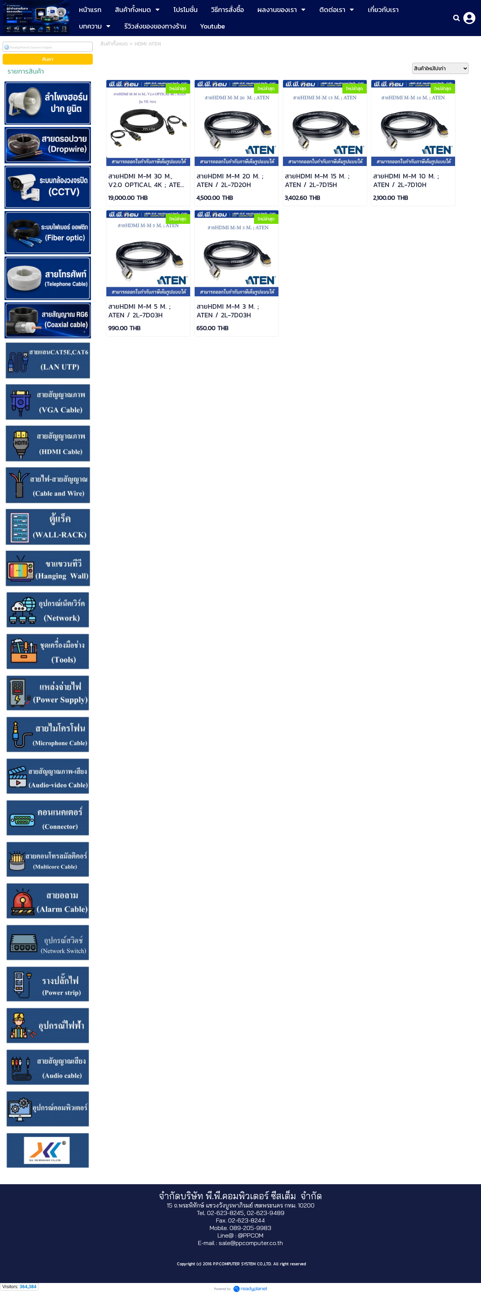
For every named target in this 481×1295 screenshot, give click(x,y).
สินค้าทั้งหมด (114, 44)
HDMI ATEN (148, 44)
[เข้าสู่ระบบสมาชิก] (469, 18)
